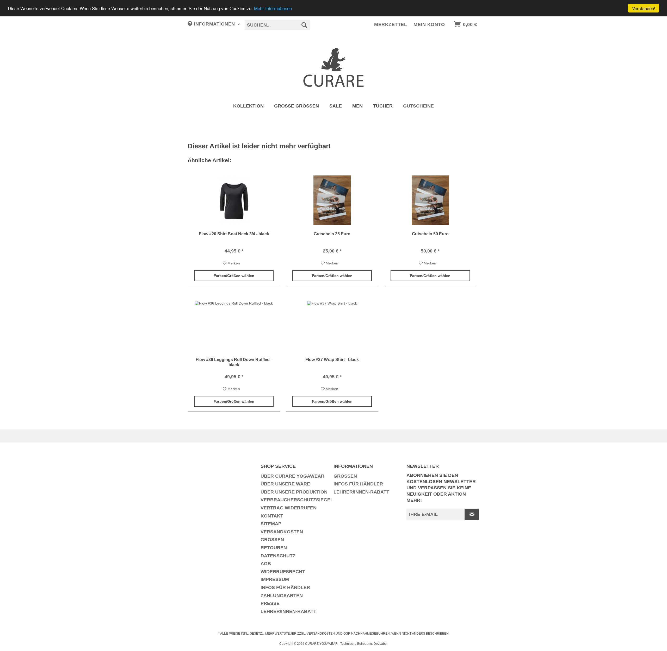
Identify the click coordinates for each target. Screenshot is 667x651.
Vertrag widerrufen (289, 507)
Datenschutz (278, 555)
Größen (272, 539)
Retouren (274, 547)
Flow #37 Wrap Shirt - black (332, 359)
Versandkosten (282, 531)
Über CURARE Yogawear (292, 476)
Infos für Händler (285, 587)
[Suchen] (304, 25)
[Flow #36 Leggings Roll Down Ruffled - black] (233, 326)
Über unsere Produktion (294, 492)
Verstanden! (643, 8)
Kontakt (272, 516)
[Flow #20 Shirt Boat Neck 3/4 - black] (233, 200)
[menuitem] (277, 27)
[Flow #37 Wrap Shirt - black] (332, 326)
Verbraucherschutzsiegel (296, 499)
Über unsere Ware (285, 483)
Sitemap (271, 523)
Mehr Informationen (273, 8)
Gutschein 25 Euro (332, 234)
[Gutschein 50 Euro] (430, 200)
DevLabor (381, 644)
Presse (270, 603)
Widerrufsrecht (283, 571)
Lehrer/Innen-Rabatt (288, 611)
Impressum (275, 579)
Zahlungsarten (282, 595)
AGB (266, 563)
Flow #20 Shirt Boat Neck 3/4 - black (234, 234)
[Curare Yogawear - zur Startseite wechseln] (333, 67)
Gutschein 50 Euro (430, 234)
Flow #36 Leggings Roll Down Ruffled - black (234, 362)
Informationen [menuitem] (215, 24)
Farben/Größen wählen (234, 276)
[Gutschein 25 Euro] (332, 200)
